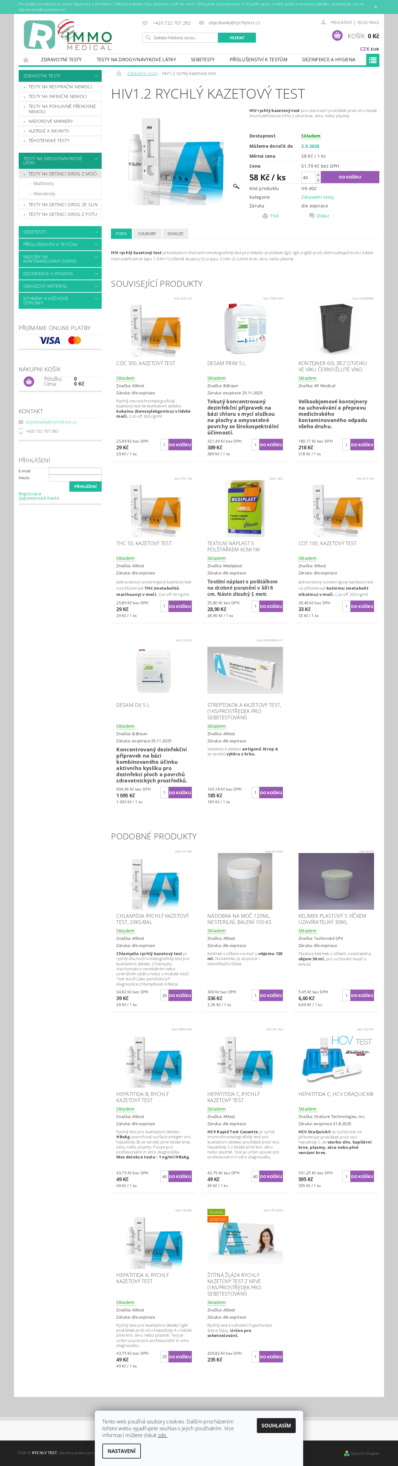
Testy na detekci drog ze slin (63, 204)
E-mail (24, 471)
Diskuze (175, 233)
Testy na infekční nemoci (58, 96)
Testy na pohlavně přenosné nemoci (62, 109)
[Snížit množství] (318, 180)
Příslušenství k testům (258, 59)
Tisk (274, 216)
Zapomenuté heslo (39, 498)
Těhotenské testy (49, 140)
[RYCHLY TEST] (68, 35)
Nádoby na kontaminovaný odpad (49, 259)
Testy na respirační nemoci (60, 87)
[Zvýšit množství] (318, 175)
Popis (121, 233)
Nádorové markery (51, 121)
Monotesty (44, 194)
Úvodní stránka (26, 59)
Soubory (147, 233)
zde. (163, 1435)
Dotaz (323, 216)
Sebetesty (203, 59)
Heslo (24, 477)
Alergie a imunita (49, 131)
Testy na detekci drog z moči (63, 174)
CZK (364, 49)
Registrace (368, 22)
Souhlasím (276, 1425)
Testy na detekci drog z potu (63, 214)
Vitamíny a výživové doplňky (45, 300)
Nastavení (122, 1451)
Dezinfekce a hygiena (328, 59)
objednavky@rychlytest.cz (51, 422)
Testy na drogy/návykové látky (136, 59)
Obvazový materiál (45, 286)
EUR (375, 49)
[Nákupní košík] (29, 381)
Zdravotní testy (61, 59)
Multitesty (44, 183)
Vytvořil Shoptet (365, 1453)
